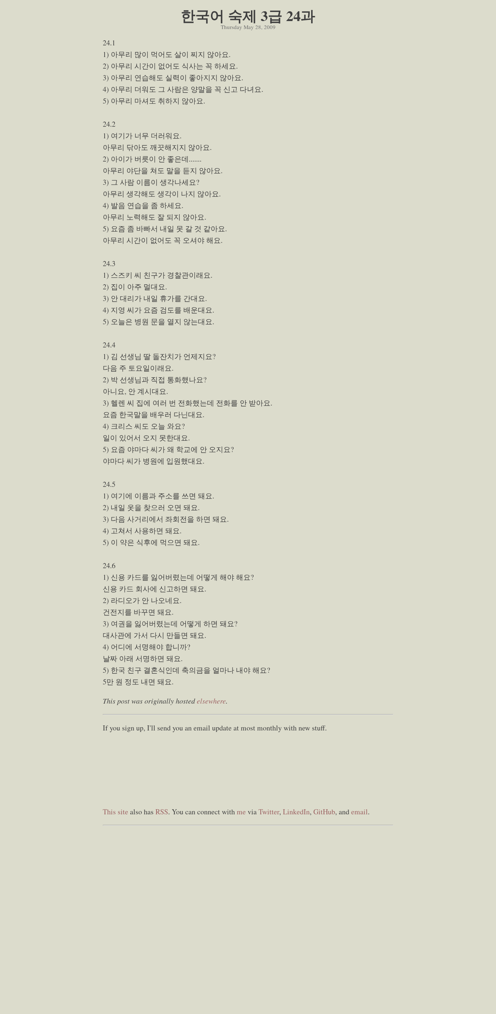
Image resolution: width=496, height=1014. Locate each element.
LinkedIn (296, 812)
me (241, 812)
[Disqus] (248, 920)
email (359, 812)
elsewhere (211, 700)
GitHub (324, 812)
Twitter (269, 812)
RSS (161, 812)
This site (115, 812)
